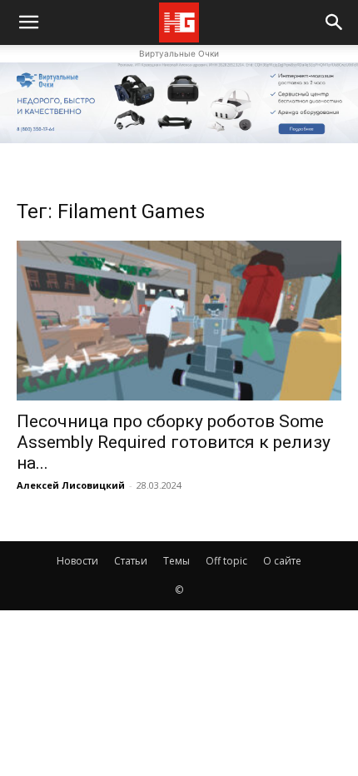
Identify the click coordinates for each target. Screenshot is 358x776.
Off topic (226, 561)
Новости (77, 561)
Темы (176, 561)
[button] (334, 22)
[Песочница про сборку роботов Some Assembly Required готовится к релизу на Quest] (179, 321)
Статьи (130, 561)
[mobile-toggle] (28, 22)
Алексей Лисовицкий (71, 485)
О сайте (282, 561)
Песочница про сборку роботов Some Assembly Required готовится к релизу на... (174, 442)
